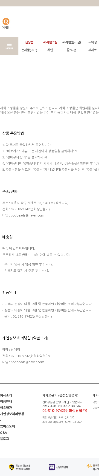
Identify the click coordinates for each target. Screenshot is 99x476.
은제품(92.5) (29, 50)
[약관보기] (40, 338)
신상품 (29, 42)
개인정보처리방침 (12, 414)
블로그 (4, 439)
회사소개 (6, 395)
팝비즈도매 (7, 426)
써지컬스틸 (50, 42)
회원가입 (34, 112)
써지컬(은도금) (71, 42)
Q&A (3, 432)
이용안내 (6, 401)
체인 (50, 50)
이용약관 (6, 408)
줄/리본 (71, 50)
